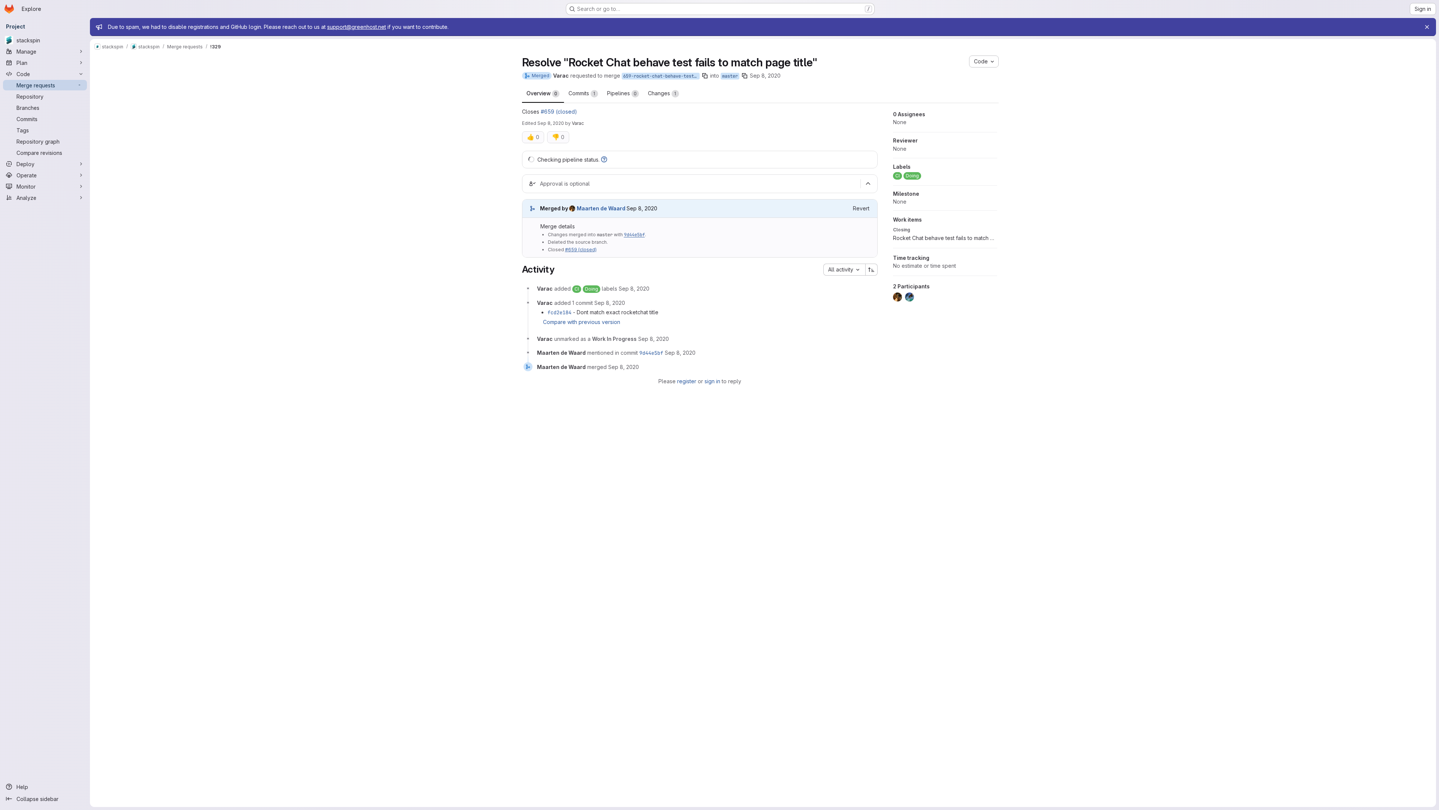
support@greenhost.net (356, 27)
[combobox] (844, 270)
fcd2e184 (559, 312)
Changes (662, 93)
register (686, 381)
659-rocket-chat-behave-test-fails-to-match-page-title (661, 76)
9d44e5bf (634, 235)
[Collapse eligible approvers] (868, 183)
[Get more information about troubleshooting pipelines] (604, 160)
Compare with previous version (581, 322)
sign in (712, 381)
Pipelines (622, 93)
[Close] (1427, 27)
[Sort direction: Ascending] (872, 270)
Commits (581, 93)
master (730, 76)
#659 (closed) (559, 111)
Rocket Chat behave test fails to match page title (945, 238)
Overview (542, 93)
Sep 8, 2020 (765, 75)
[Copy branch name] (704, 75)
